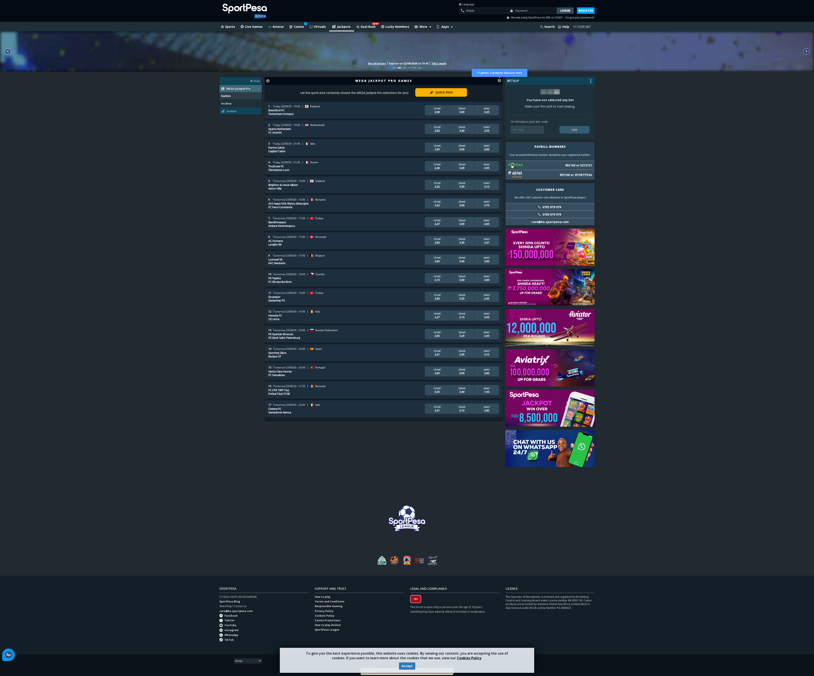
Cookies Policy (469, 658)
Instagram (231, 630)
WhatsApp (231, 635)
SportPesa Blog (229, 601)
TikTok (229, 640)
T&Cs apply (438, 63)
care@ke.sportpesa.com (236, 611)
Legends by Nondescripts (432, 560)
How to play (322, 597)
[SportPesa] (256, 11)
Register (585, 10)
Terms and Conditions (329, 601)
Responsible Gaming (328, 606)
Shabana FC (407, 560)
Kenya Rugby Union (419, 560)
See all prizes (377, 63)
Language (468, 4)
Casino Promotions (327, 620)
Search (549, 27)
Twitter (229, 620)
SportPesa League (327, 629)
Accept (407, 666)
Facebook (231, 615)
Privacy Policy (324, 611)
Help (565, 27)
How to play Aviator (328, 625)
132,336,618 (407, 49)
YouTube (230, 625)
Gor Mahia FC (381, 560)
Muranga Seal (394, 560)
